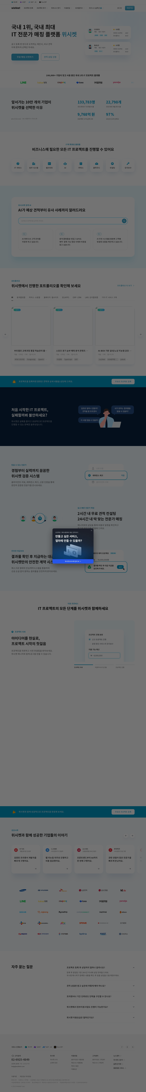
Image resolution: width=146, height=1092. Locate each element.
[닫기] (91, 530)
